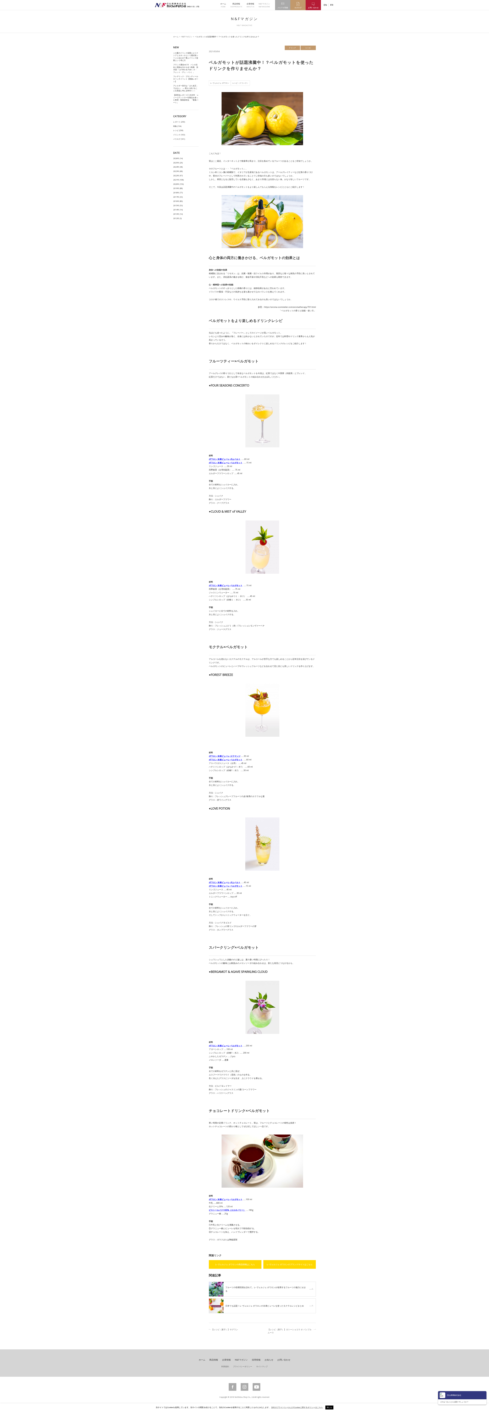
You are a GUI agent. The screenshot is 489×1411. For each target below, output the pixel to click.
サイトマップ (262, 1366)
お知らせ (269, 1359)
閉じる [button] (329, 1407)
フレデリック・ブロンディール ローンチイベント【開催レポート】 (185, 79)
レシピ (308, 47)
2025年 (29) (178, 162)
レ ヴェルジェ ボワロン (219, 83)
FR (331, 5)
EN (325, 5)
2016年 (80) (178, 201)
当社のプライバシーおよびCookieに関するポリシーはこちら (297, 1407)
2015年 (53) (178, 205)
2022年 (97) (178, 175)
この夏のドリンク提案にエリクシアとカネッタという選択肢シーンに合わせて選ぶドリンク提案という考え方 (185, 57)
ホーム (223, 5)
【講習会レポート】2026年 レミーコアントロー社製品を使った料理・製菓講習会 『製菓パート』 (186, 99)
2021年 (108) (178, 180)
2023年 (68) (178, 171)
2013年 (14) (178, 214)
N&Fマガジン (264, 5)
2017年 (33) (178, 197)
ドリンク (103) (179, 134)
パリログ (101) (179, 139)
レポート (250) (179, 122)
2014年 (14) (178, 209)
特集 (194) (177, 126)
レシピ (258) (178, 130)
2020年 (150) (178, 184)
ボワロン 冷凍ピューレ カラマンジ (224, 756)
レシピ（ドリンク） (240, 83)
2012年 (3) (177, 218)
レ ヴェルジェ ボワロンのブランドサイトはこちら (290, 1264)
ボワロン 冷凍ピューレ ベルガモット (225, 462)
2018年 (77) (178, 192)
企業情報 (250, 5)
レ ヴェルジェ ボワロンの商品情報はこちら (235, 1264)
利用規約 (225, 1366)
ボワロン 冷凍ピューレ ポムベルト (224, 459)
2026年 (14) (178, 158)
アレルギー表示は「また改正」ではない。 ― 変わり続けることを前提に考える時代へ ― (185, 88)
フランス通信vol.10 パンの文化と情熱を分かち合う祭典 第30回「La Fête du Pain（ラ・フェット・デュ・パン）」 (185, 68)
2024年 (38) (178, 167)
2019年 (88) (178, 188)
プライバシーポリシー (242, 1366)
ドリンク (292, 47)
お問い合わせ (283, 1359)
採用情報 (256, 1359)
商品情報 (236, 5)
